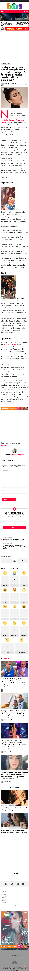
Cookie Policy (4, 894)
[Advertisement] (14, 45)
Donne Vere (12, 805)
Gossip (6, 659)
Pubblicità (3, 900)
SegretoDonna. (6, 445)
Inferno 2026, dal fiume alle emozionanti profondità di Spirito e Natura (22, 23)
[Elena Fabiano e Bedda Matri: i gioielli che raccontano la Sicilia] (14, 821)
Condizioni (3, 902)
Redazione (3, 891)
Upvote (6, 560)
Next (28, 20)
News (18, 828)
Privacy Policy (4, 892)
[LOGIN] (27, 11)
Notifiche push (4, 896)
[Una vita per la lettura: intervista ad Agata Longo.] (14, 798)
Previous (1, 20)
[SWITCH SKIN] (25, 11)
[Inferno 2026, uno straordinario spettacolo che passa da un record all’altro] (7, 17)
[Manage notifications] (25, 967)
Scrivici (2, 897)
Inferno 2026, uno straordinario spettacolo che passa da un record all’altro (7, 24)
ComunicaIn (4, 899)
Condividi (3, 89)
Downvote (22, 560)
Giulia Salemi (9, 120)
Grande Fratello (10, 344)
